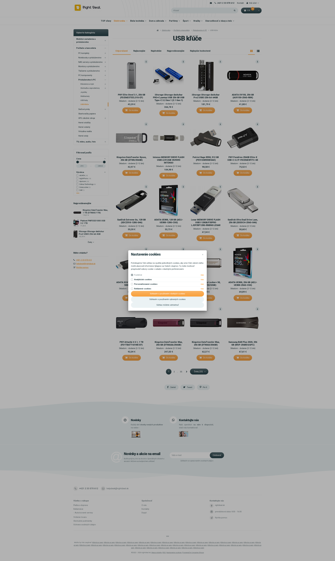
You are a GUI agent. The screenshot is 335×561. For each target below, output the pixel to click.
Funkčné (138, 275)
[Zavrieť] (202, 254)
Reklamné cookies (142, 289)
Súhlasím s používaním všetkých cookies (167, 293)
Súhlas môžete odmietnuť (168, 305)
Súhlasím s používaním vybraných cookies (167, 299)
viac (202, 275)
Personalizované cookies (145, 284)
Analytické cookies (143, 279)
